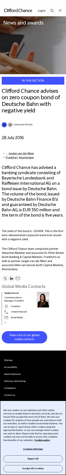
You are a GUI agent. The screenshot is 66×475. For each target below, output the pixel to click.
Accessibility (10, 367)
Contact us (9, 395)
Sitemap (8, 360)
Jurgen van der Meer (21, 153)
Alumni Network (12, 374)
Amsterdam (26, 157)
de (10, 125)
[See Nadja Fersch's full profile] (9, 323)
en (4, 125)
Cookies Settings (33, 449)
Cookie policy (42, 440)
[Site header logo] (27, 10)
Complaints (10, 388)
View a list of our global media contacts (24, 337)
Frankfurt (12, 157)
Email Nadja (17, 317)
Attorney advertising (15, 381)
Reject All (33, 458)
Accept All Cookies (33, 468)
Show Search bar (52, 9)
